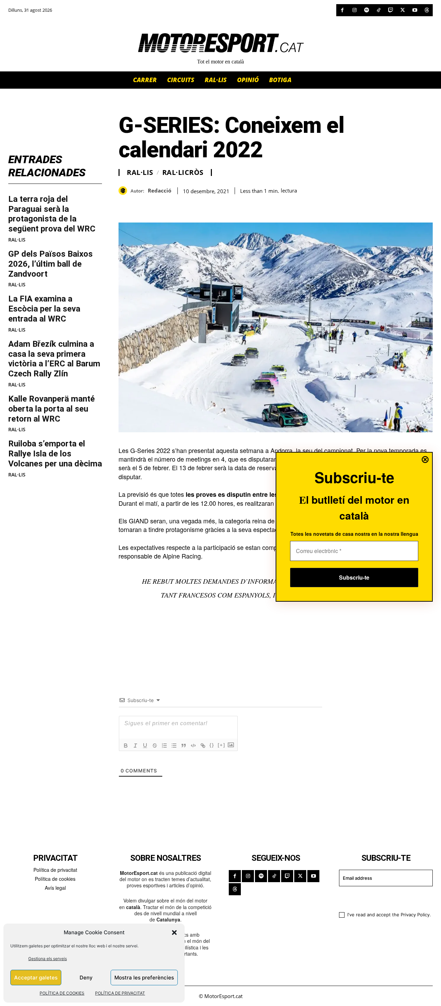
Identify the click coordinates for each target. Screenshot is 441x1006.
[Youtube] (415, 10)
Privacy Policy (415, 914)
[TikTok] (378, 10)
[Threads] (427, 10)
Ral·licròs (183, 172)
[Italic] (135, 745)
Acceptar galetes (36, 977)
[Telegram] (205, 205)
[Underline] (145, 745)
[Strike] (155, 745)
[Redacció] (125, 190)
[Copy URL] (189, 205)
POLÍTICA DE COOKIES (62, 993)
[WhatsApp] (141, 205)
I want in (381, 898)
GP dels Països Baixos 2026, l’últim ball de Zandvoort (50, 264)
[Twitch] (390, 10)
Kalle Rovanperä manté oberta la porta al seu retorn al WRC (51, 409)
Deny (86, 977)
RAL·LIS (16, 239)
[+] (221, 745)
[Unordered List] (174, 745)
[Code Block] (193, 745)
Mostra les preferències (144, 977)
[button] (174, 932)
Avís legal (55, 887)
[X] (403, 10)
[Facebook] (342, 10)
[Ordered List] (164, 745)
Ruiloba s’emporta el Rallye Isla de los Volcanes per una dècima (55, 454)
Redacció (159, 190)
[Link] (203, 745)
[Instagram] (354, 10)
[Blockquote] (183, 745)
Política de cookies (55, 878)
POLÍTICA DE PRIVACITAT (120, 993)
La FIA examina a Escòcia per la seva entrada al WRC (44, 309)
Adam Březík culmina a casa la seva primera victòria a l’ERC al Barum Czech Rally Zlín (54, 358)
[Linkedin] (173, 205)
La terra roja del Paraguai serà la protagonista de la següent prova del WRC (51, 214)
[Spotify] (366, 10)
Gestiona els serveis (47, 958)
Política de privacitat (55, 869)
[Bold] (126, 745)
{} (211, 745)
